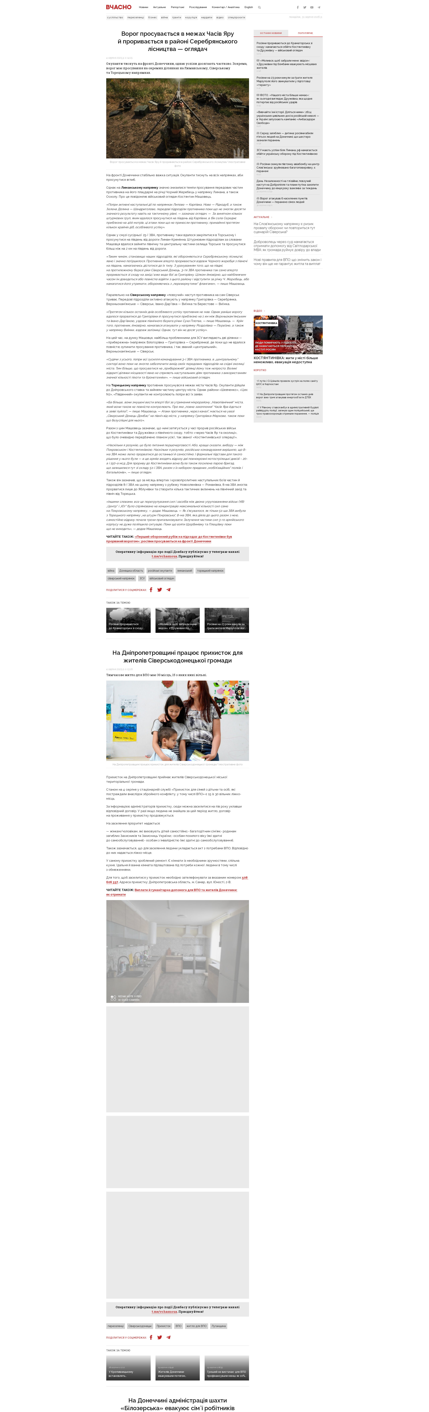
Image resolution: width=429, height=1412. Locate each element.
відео (220, 17)
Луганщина (219, 1326)
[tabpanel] (288, 124)
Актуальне (159, 7)
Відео (258, 311)
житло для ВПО (197, 1326)
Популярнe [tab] (305, 33)
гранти (176, 17)
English (248, 7)
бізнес (152, 17)
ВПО (178, 1326)
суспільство (115, 17)
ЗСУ (142, 578)
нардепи (206, 17)
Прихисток (164, 1326)
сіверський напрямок (121, 578)
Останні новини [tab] (271, 33)
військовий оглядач (162, 578)
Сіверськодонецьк (140, 1326)
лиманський (184, 570)
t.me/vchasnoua (164, 556)
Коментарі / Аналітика (225, 7)
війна (164, 17)
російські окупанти (160, 570)
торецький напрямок (210, 570)
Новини (143, 7)
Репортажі (177, 7)
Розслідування (198, 7)
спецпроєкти (236, 17)
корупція (191, 17)
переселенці (136, 17)
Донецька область (131, 570)
